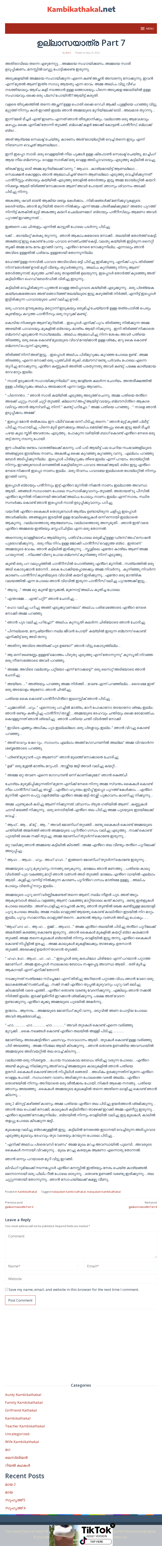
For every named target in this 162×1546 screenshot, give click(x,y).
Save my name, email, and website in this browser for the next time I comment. (74, 1289)
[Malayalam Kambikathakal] (81, 9)
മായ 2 (10, 1484)
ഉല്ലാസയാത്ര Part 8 (143, 1204)
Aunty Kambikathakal (23, 1394)
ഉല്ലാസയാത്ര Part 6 (19, 1204)
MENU (150, 28)
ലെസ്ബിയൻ (16, 1457)
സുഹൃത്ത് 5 (15, 1499)
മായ (9, 1492)
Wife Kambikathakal (22, 1441)
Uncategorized (17, 1433)
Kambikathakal (27, 1192)
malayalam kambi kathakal (68, 1192)
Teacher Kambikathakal (25, 1426)
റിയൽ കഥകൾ (17, 1465)
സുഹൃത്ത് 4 (15, 1507)
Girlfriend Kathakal (21, 1410)
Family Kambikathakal (24, 1402)
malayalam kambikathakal (104, 1192)
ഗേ (7, 1449)
